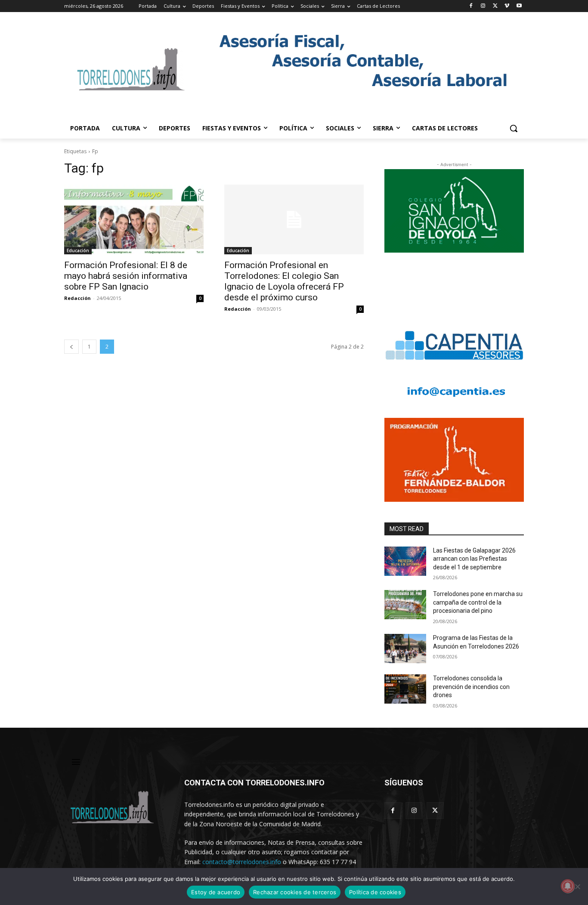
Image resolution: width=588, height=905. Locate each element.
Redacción (77, 298)
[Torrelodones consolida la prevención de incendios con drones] (405, 689)
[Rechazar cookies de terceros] (577, 886)
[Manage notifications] (568, 886)
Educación (78, 250)
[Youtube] (519, 6)
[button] (513, 128)
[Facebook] (471, 6)
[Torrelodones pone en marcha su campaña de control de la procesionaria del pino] (405, 604)
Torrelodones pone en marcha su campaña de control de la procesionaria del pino (478, 602)
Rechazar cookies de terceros (294, 892)
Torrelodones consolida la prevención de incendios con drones (471, 686)
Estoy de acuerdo (215, 892)
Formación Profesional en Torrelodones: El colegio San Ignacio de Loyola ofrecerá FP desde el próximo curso (284, 281)
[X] (495, 6)
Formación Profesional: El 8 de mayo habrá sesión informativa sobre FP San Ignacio (125, 276)
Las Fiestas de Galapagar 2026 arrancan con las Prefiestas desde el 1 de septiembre (474, 559)
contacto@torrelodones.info (241, 862)
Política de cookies (375, 892)
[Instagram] (483, 6)
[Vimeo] (507, 6)
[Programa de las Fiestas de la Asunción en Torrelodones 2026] (405, 648)
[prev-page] (71, 347)
